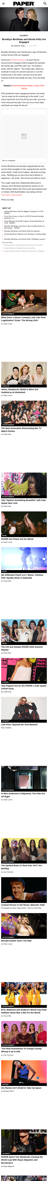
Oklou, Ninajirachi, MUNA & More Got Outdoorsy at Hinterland (19, 391)
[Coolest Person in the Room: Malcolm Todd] (24, 888)
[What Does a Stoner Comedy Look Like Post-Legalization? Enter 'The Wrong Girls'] (24, 301)
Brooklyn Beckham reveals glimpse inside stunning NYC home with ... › (24, 245)
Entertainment (8, 314)
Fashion (5, 682)
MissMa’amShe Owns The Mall (16, 941)
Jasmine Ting (19, 46)
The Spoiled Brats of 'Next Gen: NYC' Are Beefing (21, 867)
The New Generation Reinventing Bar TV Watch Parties (21, 429)
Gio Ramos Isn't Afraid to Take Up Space (21, 1088)
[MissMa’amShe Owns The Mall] (24, 924)
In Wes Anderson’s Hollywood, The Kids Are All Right (23, 795)
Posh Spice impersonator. (11, 195)
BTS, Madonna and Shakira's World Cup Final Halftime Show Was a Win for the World (23, 1011)
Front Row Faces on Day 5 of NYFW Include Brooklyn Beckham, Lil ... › (24, 217)
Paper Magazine (8, 1166)
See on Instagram (8, 160)
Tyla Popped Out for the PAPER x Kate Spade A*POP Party (23, 687)
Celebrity (24, 36)
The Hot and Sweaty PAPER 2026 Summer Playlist (22, 648)
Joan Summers (8, 872)
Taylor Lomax (7, 324)
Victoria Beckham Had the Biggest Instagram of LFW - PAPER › (24, 212)
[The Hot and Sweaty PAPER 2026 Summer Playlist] (24, 630)
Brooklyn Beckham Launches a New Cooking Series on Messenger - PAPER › (24, 227)
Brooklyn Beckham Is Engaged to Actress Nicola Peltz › (20, 248)
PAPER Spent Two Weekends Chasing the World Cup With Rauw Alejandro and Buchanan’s (22, 1160)
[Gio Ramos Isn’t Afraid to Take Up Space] (24, 1071)
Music (4, 536)
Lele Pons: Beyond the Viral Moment (19, 724)
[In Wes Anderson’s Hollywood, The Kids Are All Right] (24, 777)
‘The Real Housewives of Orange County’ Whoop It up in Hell (21, 1050)
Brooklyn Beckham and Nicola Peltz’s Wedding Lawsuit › (25, 239)
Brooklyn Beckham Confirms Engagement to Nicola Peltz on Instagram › (24, 251)
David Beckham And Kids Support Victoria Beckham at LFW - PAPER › (24, 222)
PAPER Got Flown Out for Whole (17, 539)
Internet (5, 721)
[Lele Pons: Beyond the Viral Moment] (24, 708)
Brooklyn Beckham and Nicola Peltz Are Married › (22, 231)
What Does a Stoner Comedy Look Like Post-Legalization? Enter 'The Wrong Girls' (23, 319)
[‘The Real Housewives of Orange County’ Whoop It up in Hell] (24, 1032)
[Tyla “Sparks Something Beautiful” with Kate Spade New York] (24, 484)
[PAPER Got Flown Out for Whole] (24, 522)
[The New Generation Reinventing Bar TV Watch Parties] (24, 412)
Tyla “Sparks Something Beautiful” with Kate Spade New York (23, 501)
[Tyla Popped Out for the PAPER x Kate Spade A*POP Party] (24, 669)
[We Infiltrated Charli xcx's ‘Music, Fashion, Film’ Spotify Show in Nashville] (24, 558)
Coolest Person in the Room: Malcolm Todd (23, 905)
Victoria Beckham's (18, 60)
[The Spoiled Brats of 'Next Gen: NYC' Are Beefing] (24, 849)
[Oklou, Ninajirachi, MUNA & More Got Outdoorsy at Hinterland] (24, 373)
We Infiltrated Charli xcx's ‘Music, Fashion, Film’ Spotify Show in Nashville (22, 576)
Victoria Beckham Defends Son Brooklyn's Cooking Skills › (25, 235)
